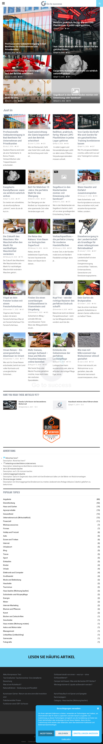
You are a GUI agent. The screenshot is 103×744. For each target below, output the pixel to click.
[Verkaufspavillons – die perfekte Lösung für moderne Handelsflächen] (64, 226)
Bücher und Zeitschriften (13, 616)
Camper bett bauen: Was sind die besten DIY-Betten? (75, 681)
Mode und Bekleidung (12, 580)
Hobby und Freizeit (11, 532)
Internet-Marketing (10, 605)
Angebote (32, 116)
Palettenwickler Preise (12, 700)
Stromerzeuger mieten (12, 479)
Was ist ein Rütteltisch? (12, 685)
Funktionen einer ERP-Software (15, 704)
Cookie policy (66, 739)
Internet (6, 543)
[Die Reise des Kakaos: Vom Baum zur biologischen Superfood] (39, 226)
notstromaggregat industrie (14, 474)
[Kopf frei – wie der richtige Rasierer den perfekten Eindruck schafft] (64, 287)
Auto (5, 536)
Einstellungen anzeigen (86, 733)
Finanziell (7, 521)
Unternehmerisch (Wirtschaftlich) (17, 518)
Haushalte (8, 221)
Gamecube (7, 638)
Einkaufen (33, 334)
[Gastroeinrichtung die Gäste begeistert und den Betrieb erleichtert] (39, 121)
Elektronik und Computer (13, 573)
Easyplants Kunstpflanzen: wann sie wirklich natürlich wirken (75, 72)
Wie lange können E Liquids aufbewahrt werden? (73, 685)
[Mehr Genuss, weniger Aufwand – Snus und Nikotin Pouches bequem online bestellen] (39, 339)
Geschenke (7, 620)
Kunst (5, 613)
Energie (6, 598)
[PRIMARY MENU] (3, 3)
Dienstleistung (9, 503)
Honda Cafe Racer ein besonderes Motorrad (32, 402)
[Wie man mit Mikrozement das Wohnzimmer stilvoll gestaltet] (89, 339)
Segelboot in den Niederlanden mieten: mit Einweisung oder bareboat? (75, 96)
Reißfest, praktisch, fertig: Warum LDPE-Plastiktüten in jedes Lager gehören (73, 24)
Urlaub (7, 334)
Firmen (6, 529)
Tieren (5, 554)
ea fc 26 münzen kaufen (13, 469)
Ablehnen (63, 733)
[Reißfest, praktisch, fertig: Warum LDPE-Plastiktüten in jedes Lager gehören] (64, 121)
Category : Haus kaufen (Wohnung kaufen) (71, 700)
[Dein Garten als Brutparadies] (89, 287)
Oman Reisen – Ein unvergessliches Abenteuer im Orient (13, 353)
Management (8, 631)
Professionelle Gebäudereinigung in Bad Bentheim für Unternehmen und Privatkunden (25, 46)
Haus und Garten (84, 171)
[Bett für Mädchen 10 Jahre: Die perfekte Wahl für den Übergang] (39, 177)
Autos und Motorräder (12, 627)
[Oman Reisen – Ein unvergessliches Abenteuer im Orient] (14, 339)
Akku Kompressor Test (12, 675)
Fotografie (7, 642)
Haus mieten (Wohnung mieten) (16, 624)
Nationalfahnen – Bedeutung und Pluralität (20, 688)
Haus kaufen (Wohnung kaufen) (64, 221)
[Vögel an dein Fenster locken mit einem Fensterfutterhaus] (14, 287)
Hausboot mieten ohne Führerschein (83, 401)
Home (23, 741)
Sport (81, 116)
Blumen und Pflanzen (11, 609)
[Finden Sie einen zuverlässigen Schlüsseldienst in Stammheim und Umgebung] (39, 287)
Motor (5, 602)
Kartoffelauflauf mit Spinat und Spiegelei (70, 694)
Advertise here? (12, 458)
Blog (6, 116)
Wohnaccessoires (10, 525)
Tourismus (7, 587)
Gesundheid (8, 514)
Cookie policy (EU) (34, 741)
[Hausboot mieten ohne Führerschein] (59, 405)
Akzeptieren (46, 733)
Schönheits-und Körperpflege (63, 282)
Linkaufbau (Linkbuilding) (13, 635)
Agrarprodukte (84, 221)
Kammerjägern (60, 697)
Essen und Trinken (10, 540)
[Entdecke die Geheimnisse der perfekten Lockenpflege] (64, 339)
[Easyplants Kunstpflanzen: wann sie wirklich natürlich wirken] (14, 177)
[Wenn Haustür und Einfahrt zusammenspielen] (89, 177)
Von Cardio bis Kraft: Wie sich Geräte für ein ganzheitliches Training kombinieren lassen (89, 138)
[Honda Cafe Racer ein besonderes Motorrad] (10, 405)
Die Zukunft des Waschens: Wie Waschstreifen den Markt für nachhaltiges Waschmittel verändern (12, 245)
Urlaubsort (7, 547)
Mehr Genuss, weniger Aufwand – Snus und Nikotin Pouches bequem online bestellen (38, 356)
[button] (98, 708)
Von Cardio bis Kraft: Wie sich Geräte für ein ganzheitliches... (75, 48)
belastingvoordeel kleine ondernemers (21, 463)
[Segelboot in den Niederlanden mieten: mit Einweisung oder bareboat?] (64, 177)
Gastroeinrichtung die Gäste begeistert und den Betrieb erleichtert (25, 72)
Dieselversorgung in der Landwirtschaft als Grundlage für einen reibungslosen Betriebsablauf (88, 242)
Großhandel (8, 576)
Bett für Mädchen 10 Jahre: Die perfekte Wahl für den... (25, 96)
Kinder (32, 171)
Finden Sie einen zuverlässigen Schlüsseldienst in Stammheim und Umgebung (37, 303)
